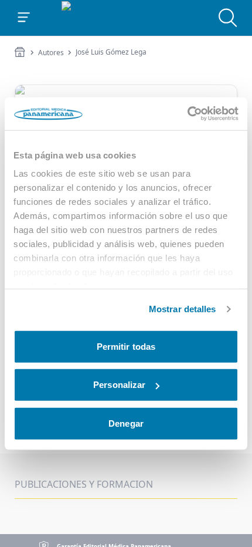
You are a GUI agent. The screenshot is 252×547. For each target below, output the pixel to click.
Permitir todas (126, 346)
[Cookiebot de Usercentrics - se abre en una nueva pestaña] (187, 113)
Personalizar (119, 385)
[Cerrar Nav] (24, 17)
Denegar (126, 423)
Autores (51, 53)
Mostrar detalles (182, 309)
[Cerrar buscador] (228, 17)
